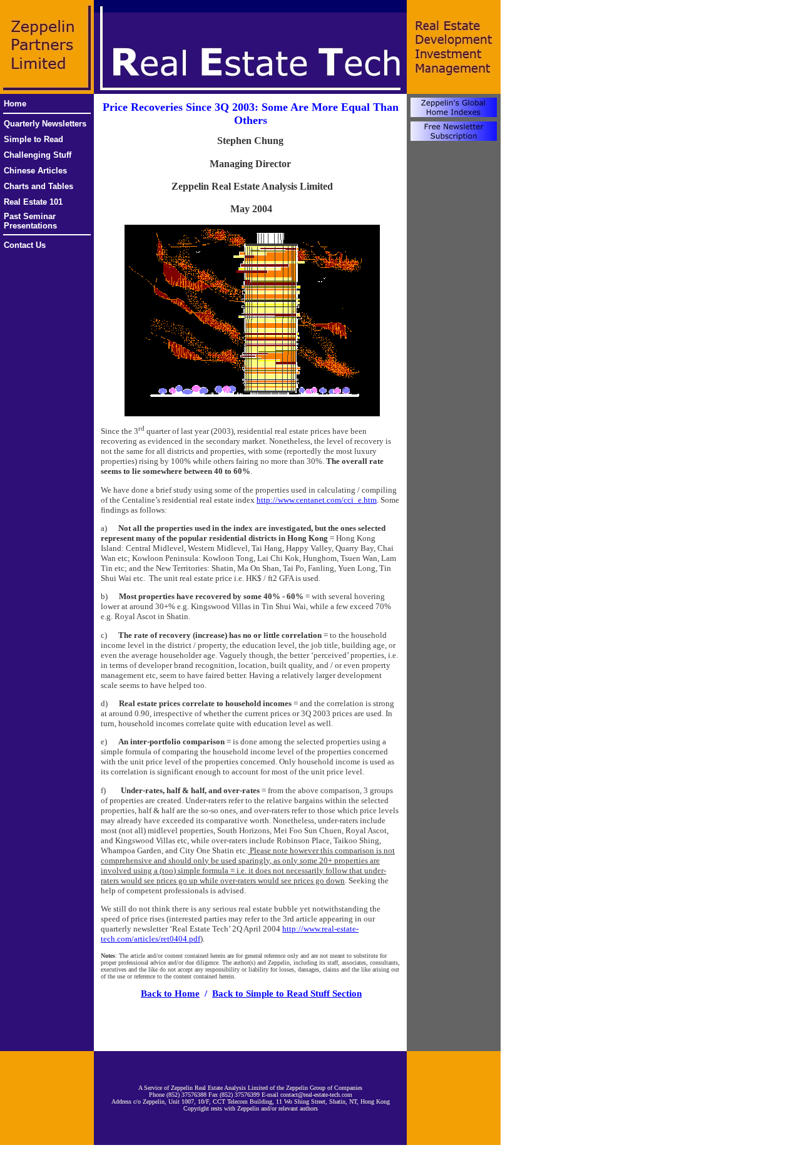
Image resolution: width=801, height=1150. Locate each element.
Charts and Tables (38, 186)
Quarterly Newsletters (45, 123)
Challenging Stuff (37, 155)
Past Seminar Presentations (30, 221)
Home (15, 103)
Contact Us (25, 245)
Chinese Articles (35, 170)
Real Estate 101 (33, 202)
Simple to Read (33, 139)
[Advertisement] (250, 1025)
